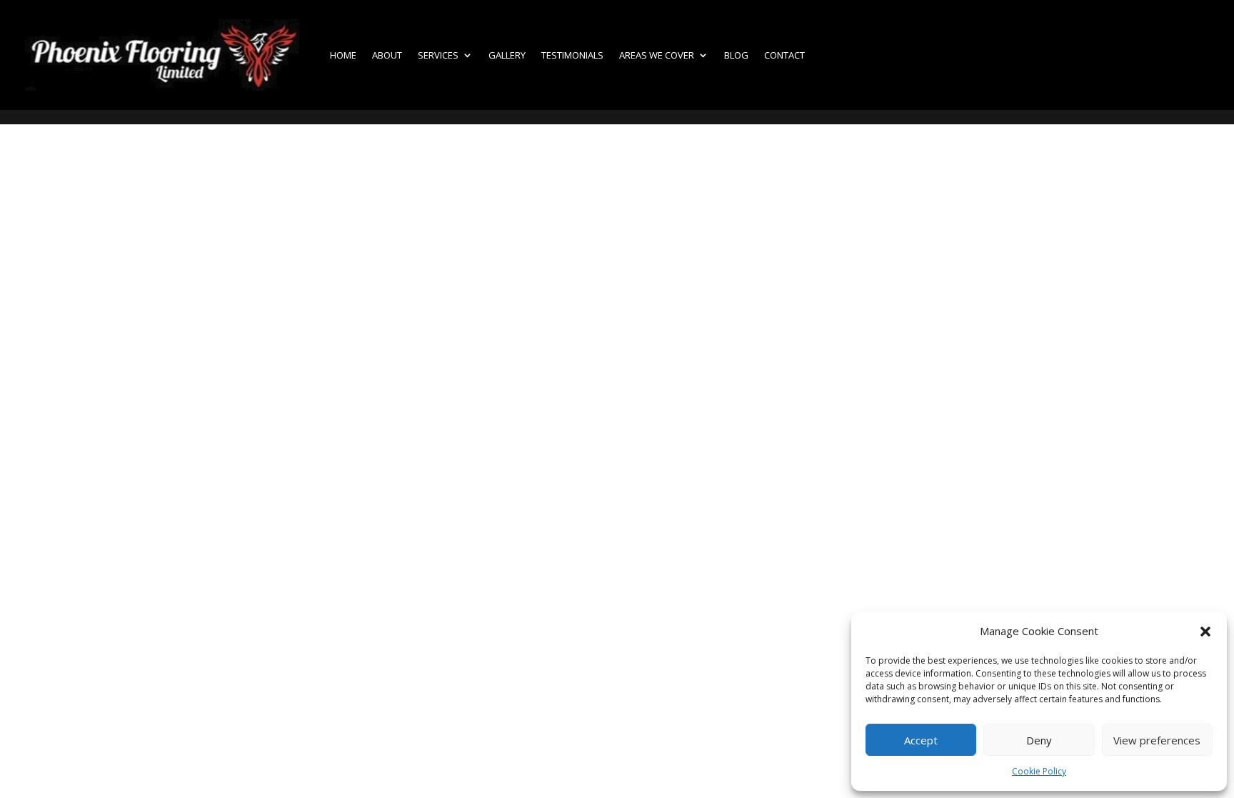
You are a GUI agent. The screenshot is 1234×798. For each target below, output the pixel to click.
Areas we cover (656, 55)
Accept (921, 740)
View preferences (1156, 740)
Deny (1039, 740)
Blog (736, 55)
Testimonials (572, 55)
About (387, 55)
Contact (784, 55)
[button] (1205, 631)
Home (343, 55)
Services (438, 55)
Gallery (507, 55)
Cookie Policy (1039, 771)
